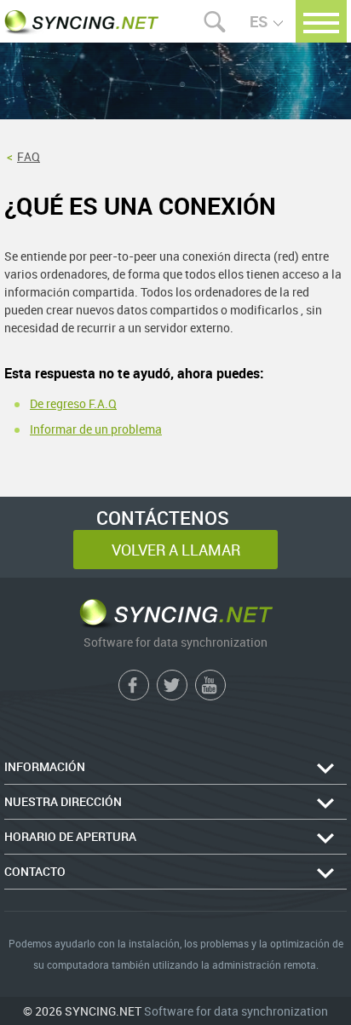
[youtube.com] (210, 685)
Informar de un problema (96, 429)
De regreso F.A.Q (73, 404)
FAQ (28, 156)
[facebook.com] (133, 685)
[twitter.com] (172, 685)
